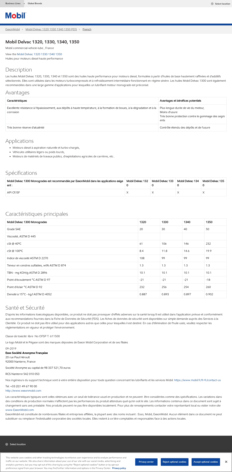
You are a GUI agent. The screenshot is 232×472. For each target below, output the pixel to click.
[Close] (226, 462)
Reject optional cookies (175, 461)
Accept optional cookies (206, 461)
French (87, 29)
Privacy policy (119, 468)
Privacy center (146, 461)
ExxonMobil (12, 29)
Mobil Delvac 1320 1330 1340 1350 (39, 54)
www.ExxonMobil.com (19, 410)
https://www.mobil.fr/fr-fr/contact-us (197, 380)
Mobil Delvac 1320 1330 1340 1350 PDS (51, 29)
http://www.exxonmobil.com (23, 391)
